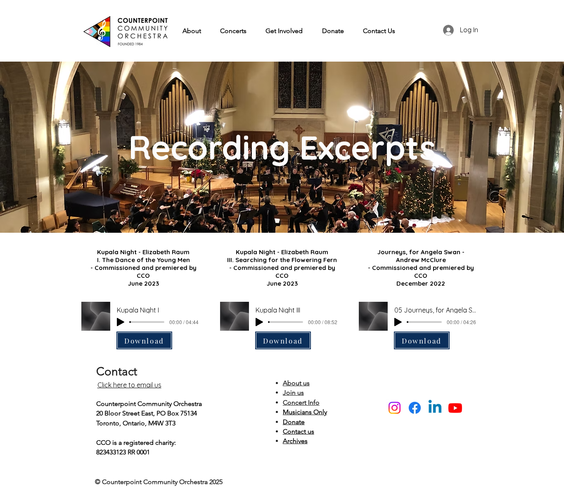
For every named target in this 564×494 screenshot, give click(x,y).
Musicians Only (305, 412)
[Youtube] (455, 408)
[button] (192, 31)
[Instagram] (394, 408)
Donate (294, 422)
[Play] (120, 322)
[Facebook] (415, 408)
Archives (295, 441)
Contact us (298, 431)
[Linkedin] (435, 408)
